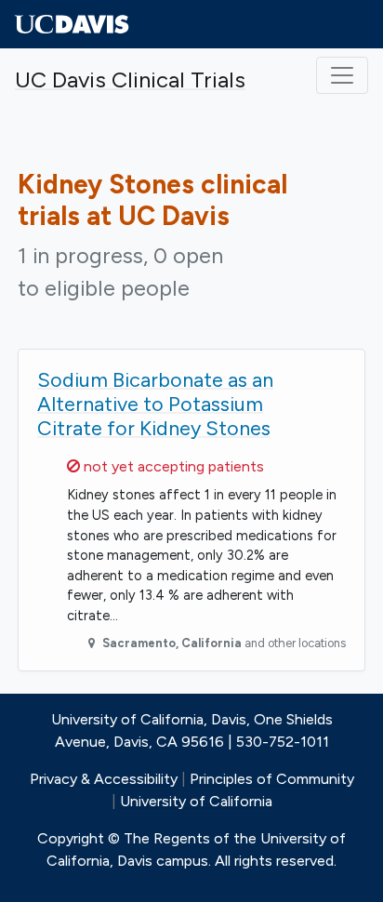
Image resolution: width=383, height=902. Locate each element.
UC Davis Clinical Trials (130, 79)
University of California (196, 801)
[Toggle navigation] (342, 75)
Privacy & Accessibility (104, 779)
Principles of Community (272, 779)
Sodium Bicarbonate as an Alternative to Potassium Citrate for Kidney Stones (155, 403)
